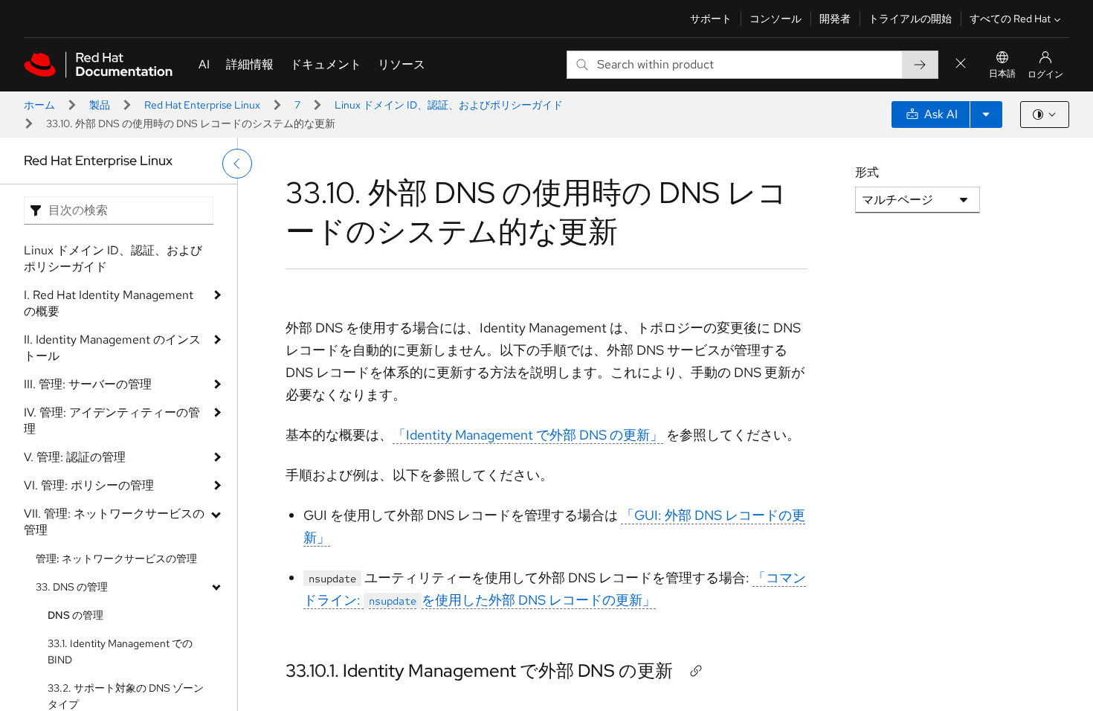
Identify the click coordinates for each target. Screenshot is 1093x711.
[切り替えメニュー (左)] (237, 163)
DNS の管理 (75, 615)
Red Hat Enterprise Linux (202, 105)
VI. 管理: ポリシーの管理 (89, 485)
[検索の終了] (960, 64)
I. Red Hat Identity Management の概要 (108, 303)
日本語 (1002, 74)
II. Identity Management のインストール (112, 348)
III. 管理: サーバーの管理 (88, 384)
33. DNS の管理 (72, 586)
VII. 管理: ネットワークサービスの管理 (114, 522)
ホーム (39, 105)
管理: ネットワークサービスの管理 (116, 558)
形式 (867, 172)
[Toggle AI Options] (986, 114)
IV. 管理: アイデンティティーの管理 (112, 421)
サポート (711, 18)
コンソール (775, 18)
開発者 (835, 18)
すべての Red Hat (1010, 18)
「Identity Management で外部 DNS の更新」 (528, 434)
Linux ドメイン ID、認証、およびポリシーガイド (449, 105)
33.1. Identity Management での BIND (120, 651)
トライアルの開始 (910, 18)
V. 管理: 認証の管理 (75, 457)
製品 (99, 105)
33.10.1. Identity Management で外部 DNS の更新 (479, 670)
